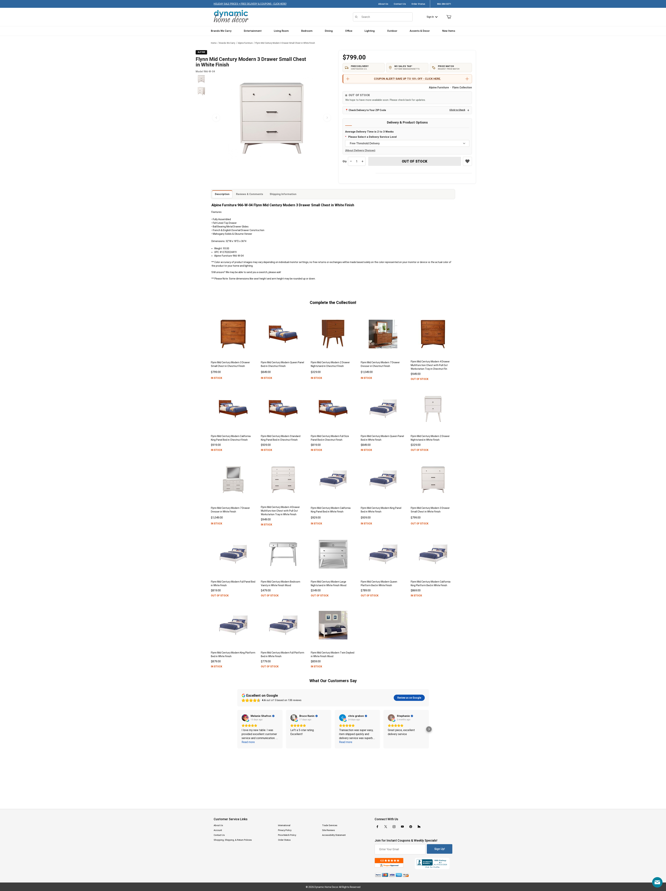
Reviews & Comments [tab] (249, 194)
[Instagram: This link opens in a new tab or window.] (394, 826)
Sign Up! (439, 849)
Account (218, 830)
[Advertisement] (333, 776)
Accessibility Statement (334, 835)
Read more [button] (248, 742)
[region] (201, 117)
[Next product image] (327, 117)
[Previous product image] (216, 117)
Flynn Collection (462, 87)
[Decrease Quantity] (351, 161)
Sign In (430, 16)
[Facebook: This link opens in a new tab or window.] (377, 826)
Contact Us (400, 4)
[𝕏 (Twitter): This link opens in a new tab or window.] (385, 826)
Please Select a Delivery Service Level (372, 136)
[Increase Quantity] (362, 161)
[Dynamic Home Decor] (231, 16)
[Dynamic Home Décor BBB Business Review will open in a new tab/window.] (433, 863)
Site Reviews (328, 830)
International (284, 825)
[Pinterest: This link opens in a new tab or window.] (410, 826)
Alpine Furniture (245, 43)
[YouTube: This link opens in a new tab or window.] (402, 826)
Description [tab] (222, 194)
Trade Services (329, 825)
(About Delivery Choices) (360, 150)
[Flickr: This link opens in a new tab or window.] (419, 826)
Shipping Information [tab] (283, 194)
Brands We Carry (227, 43)
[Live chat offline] (657, 882)
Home (213, 43)
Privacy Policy (284, 830)
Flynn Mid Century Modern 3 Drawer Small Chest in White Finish (285, 43)
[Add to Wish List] (467, 161)
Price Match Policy (287, 835)
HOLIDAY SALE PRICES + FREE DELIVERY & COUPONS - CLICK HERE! (250, 3)
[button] (201, 79)
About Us (383, 4)
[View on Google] (245, 717)
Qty (345, 161)
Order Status (418, 4)
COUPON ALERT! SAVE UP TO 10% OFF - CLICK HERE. (407, 78)
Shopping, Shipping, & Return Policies (233, 840)
